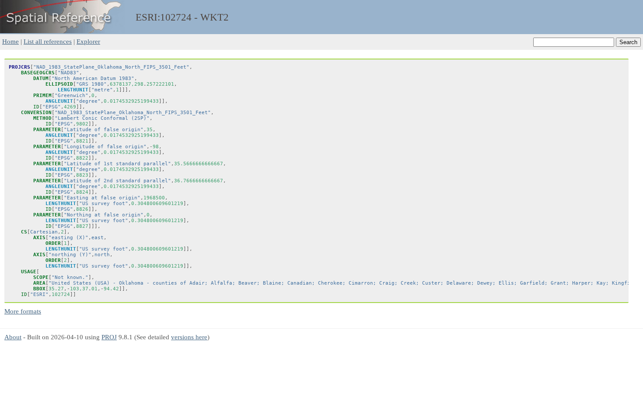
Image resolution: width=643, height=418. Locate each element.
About (12, 337)
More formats (22, 311)
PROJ (109, 337)
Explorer (88, 41)
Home (10, 41)
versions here (189, 337)
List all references (48, 41)
